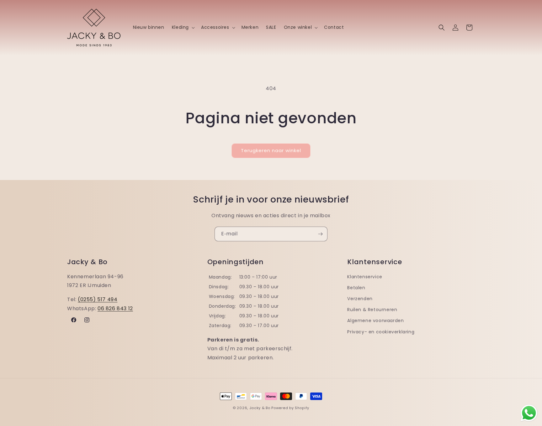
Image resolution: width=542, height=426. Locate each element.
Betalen (356, 288)
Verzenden (359, 298)
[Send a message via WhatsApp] (529, 413)
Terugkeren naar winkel (271, 150)
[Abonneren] (320, 234)
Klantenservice (364, 277)
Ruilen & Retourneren (372, 309)
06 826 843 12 (115, 308)
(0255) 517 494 (97, 299)
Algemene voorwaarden (375, 320)
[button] (182, 27)
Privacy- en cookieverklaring (380, 332)
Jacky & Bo (259, 407)
